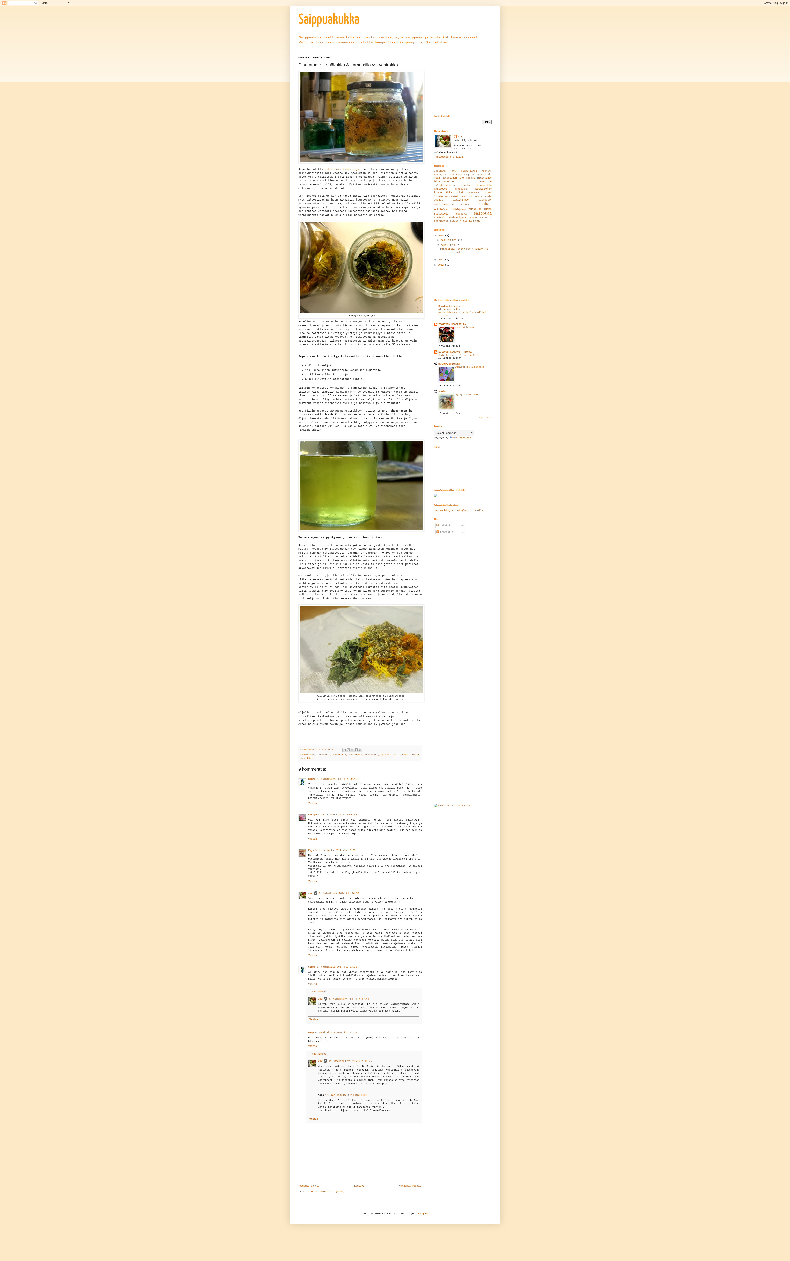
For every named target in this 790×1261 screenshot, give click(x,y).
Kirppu (312, 814)
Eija (311, 850)
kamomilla (339, 755)
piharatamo (389, 755)
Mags (311, 1032)
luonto (438, 196)
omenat (438, 199)
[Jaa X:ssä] (352, 750)
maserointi (452, 196)
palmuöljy (485, 200)
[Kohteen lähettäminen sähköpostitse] (344, 750)
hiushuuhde (484, 178)
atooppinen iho (453, 178)
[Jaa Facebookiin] (356, 750)
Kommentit (446, 532)
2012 (441, 265)
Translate (464, 438)
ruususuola (441, 213)
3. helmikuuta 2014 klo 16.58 (339, 893)
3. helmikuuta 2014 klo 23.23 (337, 967)
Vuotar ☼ (444, 391)
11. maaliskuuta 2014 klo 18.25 (350, 1061)
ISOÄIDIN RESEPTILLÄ (452, 324)
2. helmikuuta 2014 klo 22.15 (337, 779)
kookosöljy (372, 755)
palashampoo (461, 199)
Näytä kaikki (485, 418)
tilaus (454, 221)
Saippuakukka (328, 20)
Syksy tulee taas (467, 394)
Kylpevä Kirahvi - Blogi (455, 352)
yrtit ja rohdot (471, 220)
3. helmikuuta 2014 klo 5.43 (337, 814)
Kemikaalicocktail (450, 306)
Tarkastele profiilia (448, 157)
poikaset (466, 204)
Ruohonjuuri (441, 175)
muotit (467, 196)
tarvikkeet (441, 221)
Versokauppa (479, 175)
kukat (460, 192)
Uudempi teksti (309, 1186)
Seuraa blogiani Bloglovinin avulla (458, 510)
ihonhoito (323, 755)
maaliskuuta (449, 240)
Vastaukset (319, 991)
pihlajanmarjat (444, 204)
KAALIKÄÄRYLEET (465, 327)
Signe (311, 779)
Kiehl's (487, 171)
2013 (441, 259)
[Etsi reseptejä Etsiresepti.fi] (453, 805)
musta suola (483, 196)
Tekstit (444, 525)
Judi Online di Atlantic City (458, 355)
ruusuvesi (461, 214)
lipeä (488, 192)
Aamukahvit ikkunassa (469, 367)
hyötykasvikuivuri (446, 185)
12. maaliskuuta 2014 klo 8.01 (346, 1095)
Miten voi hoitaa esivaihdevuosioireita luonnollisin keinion (462, 312)
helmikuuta (449, 245)
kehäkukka (355, 755)
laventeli (474, 192)
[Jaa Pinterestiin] (360, 750)
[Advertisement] (465, 82)
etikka (470, 178)
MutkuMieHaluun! (449, 364)
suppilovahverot (481, 217)
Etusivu (359, 1186)
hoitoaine (485, 181)
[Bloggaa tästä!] (348, 750)
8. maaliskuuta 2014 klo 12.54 (336, 1032)
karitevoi (440, 189)
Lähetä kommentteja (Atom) (326, 1191)
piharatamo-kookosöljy (342, 169)
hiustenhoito (444, 181)
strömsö (439, 217)
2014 (441, 235)
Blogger (423, 1213)
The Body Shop (460, 174)
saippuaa (483, 213)
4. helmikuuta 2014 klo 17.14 (349, 999)
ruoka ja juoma (480, 209)
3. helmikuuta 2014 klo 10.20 (335, 850)
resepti (404, 755)
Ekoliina (440, 171)
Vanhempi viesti (410, 1186)
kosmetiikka (443, 192)
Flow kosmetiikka (463, 171)
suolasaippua (457, 217)
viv (310, 893)
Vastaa (312, 803)
